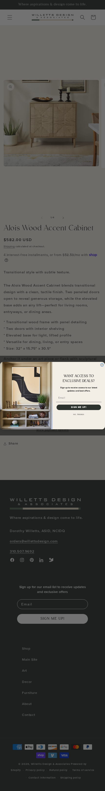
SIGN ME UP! (78, 407)
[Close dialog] (102, 364)
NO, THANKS (78, 414)
